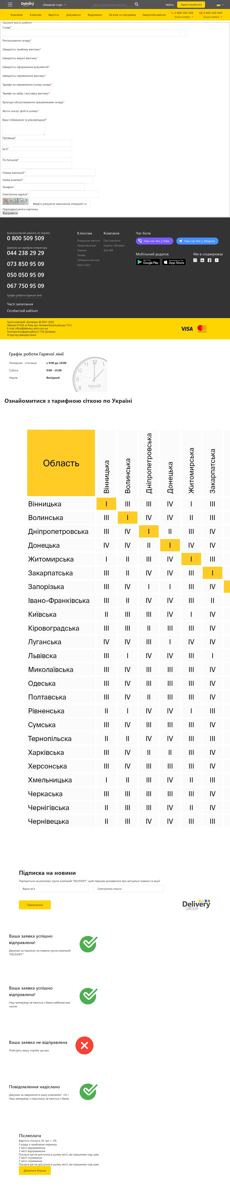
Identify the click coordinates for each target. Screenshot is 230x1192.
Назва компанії (13, 179)
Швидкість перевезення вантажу (24, 76)
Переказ (82, 250)
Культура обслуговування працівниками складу (34, 102)
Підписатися (35, 905)
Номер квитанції (14, 172)
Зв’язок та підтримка (122, 15)
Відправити (10, 213)
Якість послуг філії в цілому (21, 111)
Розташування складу (17, 40)
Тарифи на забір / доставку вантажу (26, 93)
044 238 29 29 (25, 252)
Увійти (169, 4)
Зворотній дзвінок (154, 15)
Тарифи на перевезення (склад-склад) (27, 84)
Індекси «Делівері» (114, 245)
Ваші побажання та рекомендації (25, 120)
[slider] (10, 43)
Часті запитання (20, 304)
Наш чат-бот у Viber (157, 241)
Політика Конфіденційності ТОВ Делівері (31, 331)
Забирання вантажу (88, 260)
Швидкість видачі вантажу (20, 58)
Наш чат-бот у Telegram (199, 241)
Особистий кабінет (22, 310)
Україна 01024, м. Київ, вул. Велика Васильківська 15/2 (39, 325)
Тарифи (81, 255)
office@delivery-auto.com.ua (31, 328)
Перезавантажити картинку (20, 209)
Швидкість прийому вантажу (22, 49)
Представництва (86, 245)
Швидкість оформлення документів (26, 67)
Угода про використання (21, 335)
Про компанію (112, 240)
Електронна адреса (15, 194)
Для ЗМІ (108, 250)
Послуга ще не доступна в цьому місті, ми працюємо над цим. (59, 1154)
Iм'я (6, 149)
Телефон (8, 187)
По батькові (11, 160)
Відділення (95, 15)
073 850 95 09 (25, 263)
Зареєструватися (191, 4)
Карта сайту (84, 264)
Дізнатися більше (35, 1170)
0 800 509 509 (25, 238)
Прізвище (9, 138)
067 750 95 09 (25, 285)
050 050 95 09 (25, 274)
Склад (7, 27)
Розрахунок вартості (88, 240)
